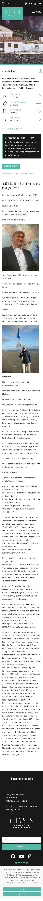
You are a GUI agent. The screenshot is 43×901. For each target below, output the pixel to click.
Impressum (35, 883)
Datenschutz (9, 883)
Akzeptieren (22, 894)
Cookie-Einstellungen (23, 883)
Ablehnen (22, 889)
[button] (36, 12)
